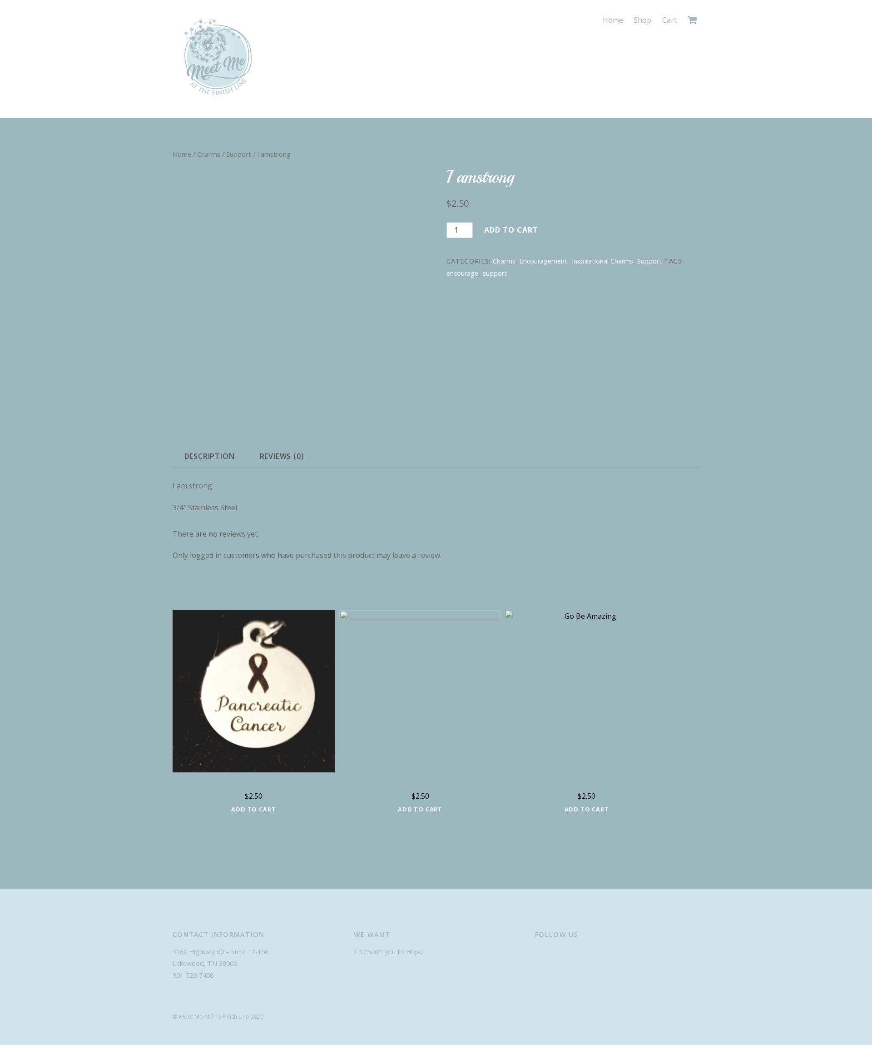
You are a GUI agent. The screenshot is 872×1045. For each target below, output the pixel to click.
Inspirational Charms (602, 261)
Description (209, 456)
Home (613, 20)
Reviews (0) (282, 456)
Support (238, 154)
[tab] (209, 456)
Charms (208, 154)
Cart (669, 20)
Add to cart (511, 230)
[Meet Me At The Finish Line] (218, 97)
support (495, 273)
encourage (462, 273)
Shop (642, 20)
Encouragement (543, 261)
